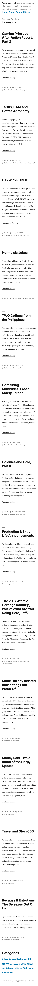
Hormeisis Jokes (15, 253)
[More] (29, 12)
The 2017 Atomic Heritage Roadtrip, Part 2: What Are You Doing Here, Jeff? (18, 607)
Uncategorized (24, 90)
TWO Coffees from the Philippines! (16, 318)
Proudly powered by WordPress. (23, 981)
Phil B (6, 87)
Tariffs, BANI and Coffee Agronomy (15, 109)
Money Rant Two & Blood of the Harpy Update (16, 762)
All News (7, 741)
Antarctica (14, 964)
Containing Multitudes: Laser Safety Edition (15, 389)
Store (12, 12)
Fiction (3, 968)
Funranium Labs (10, 3)
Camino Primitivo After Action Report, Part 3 (17, 38)
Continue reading (10, 77)
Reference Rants (18, 163)
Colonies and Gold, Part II (16, 464)
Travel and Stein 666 (18, 831)
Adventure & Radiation (11, 90)
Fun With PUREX (14, 180)
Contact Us (21, 12)
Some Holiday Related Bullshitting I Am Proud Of (19, 685)
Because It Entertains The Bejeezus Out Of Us (18, 904)
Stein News (28, 968)
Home (5, 12)
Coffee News (8, 163)
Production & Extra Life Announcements (18, 534)
